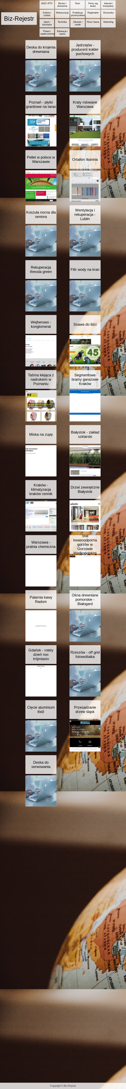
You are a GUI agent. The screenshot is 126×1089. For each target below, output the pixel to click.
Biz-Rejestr (19, 18)
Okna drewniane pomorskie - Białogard (85, 599)
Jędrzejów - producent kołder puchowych (84, 49)
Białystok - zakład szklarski (85, 434)
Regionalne (93, 12)
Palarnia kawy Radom (41, 599)
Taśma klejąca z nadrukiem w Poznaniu (41, 379)
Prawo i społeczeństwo (47, 32)
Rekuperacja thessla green (41, 269)
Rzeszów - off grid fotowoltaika (85, 654)
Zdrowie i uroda (77, 23)
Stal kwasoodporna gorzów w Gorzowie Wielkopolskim (85, 544)
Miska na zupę (41, 434)
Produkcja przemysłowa (78, 14)
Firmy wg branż (93, 4)
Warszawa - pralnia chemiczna (40, 544)
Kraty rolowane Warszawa (85, 104)
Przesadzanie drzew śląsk (85, 709)
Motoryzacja (62, 12)
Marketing (108, 22)
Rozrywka (108, 12)
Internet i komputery (108, 4)
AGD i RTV (47, 3)
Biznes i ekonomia (62, 4)
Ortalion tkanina (85, 159)
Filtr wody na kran (85, 269)
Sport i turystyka (47, 23)
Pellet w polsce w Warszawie (41, 159)
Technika (62, 22)
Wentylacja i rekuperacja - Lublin (85, 214)
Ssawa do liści (84, 324)
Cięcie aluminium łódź (41, 709)
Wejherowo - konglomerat (41, 324)
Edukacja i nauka (62, 32)
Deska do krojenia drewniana (40, 49)
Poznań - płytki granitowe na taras (41, 104)
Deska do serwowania (40, 764)
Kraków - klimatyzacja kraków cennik (40, 489)
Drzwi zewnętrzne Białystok (85, 489)
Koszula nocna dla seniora (41, 214)
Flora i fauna (93, 22)
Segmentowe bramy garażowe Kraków (85, 379)
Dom (77, 3)
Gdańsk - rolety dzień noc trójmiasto (40, 654)
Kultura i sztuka (47, 14)
